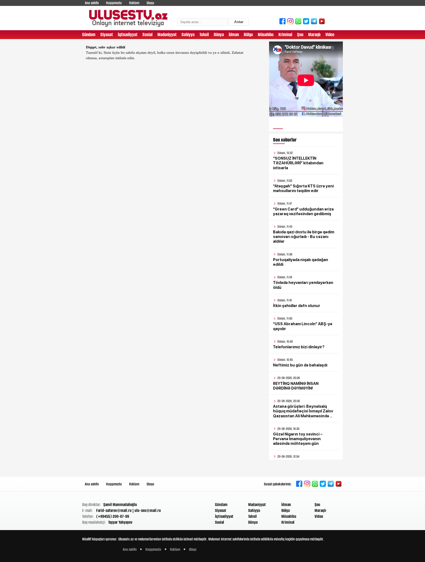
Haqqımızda (114, 2)
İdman (234, 34)
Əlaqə (150, 2)
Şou (300, 34)
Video (329, 34)
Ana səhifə (92, 2)
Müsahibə (265, 34)
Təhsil (204, 34)
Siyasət (106, 34)
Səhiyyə (188, 34)
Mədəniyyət (167, 34)
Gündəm (88, 34)
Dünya (219, 34)
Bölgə (248, 34)
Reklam (134, 2)
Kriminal (285, 34)
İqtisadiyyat (127, 34)
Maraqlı (314, 34)
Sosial (147, 34)
